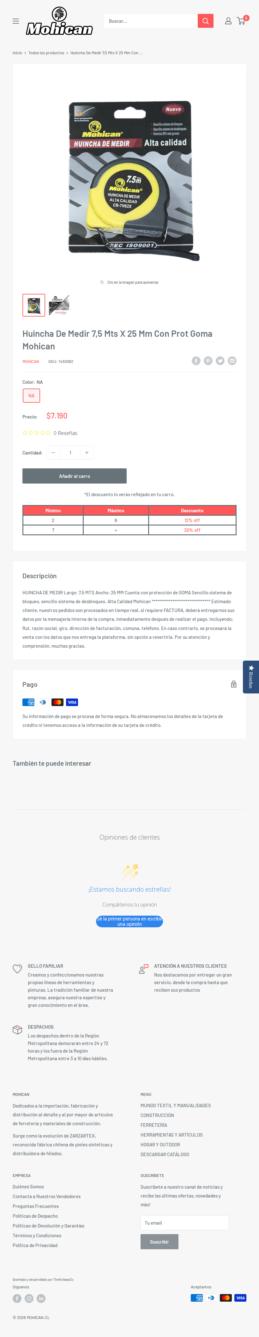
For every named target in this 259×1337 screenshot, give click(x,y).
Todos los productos (46, 52)
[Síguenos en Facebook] (17, 1298)
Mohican (30, 361)
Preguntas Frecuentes (36, 1206)
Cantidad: (32, 452)
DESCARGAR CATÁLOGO (165, 1154)
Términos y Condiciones (37, 1235)
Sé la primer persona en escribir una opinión (129, 921)
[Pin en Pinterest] (208, 360)
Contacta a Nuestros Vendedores (47, 1196)
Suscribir (159, 1242)
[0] (241, 21)
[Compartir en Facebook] (196, 360)
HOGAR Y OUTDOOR (160, 1144)
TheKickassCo (63, 1279)
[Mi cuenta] (228, 20)
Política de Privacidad (35, 1245)
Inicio (17, 52)
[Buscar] (206, 21)
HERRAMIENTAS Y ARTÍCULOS (172, 1135)
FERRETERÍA (154, 1125)
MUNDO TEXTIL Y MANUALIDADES (176, 1105)
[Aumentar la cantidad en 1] (86, 452)
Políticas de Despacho (35, 1216)
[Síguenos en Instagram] (29, 1298)
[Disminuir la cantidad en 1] (53, 452)
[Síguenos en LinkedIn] (41, 1298)
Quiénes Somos (28, 1186)
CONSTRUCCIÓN (157, 1115)
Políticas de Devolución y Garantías (48, 1225)
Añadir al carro (74, 476)
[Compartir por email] (232, 360)
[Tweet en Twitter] (220, 360)
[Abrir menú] (16, 21)
